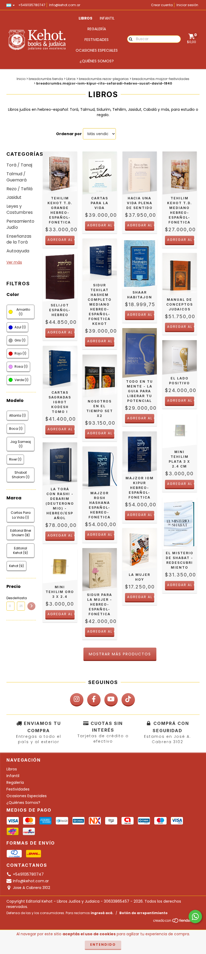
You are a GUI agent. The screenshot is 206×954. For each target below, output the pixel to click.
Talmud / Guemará (16, 177)
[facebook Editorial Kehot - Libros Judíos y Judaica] (94, 699)
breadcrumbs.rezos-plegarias (104, 79)
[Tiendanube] (176, 922)
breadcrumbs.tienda (46, 79)
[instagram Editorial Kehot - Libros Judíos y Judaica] (76, 699)
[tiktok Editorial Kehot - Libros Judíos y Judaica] (128, 699)
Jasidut (13, 197)
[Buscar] (129, 39)
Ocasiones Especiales (97, 50)
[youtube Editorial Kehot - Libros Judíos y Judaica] (111, 699)
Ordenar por (69, 133)
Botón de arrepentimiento (143, 913)
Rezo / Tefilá (19, 189)
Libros (85, 18)
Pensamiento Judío (20, 224)
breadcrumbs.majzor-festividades (160, 79)
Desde (10, 598)
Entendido (103, 944)
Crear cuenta (162, 5)
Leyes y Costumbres (19, 209)
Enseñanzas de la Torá (18, 239)
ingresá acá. (102, 913)
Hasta (21, 598)
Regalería (96, 29)
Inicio (21, 79)
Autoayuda (17, 251)
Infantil (107, 18)
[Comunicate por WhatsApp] (195, 916)
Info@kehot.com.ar (64, 5)
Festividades (96, 39)
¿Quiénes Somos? (97, 61)
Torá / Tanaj (19, 165)
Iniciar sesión (187, 5)
